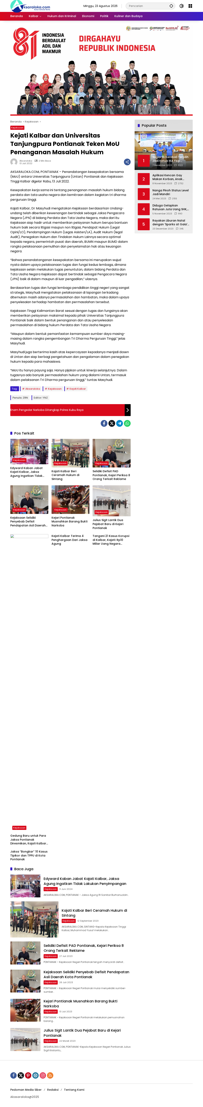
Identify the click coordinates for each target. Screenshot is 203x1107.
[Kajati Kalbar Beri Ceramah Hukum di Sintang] (71, 453)
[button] (171, 6)
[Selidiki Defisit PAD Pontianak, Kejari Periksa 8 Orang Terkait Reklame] (112, 453)
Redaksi (52, 1090)
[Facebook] (104, 423)
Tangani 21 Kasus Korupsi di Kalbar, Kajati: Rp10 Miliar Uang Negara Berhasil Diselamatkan (111, 540)
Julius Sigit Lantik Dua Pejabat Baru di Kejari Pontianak (108, 524)
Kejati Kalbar (78, 389)
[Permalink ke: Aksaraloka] (14, 162)
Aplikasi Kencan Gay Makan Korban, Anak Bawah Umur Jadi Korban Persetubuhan (170, 177)
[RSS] (50, 1075)
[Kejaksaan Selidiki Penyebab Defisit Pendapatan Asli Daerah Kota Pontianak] (29, 499)
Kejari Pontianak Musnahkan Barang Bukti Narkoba (69, 521)
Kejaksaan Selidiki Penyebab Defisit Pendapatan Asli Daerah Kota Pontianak (28, 522)
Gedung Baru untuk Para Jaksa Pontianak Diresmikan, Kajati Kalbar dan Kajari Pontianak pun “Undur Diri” (28, 840)
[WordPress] (35, 1075)
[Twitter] (111, 423)
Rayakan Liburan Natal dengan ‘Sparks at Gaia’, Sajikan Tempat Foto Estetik (170, 222)
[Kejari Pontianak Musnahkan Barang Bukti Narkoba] (71, 499)
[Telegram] (119, 423)
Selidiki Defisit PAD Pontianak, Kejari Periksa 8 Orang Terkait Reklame (111, 475)
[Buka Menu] (190, 6)
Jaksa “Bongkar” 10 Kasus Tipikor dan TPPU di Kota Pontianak (29, 855)
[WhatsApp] (127, 423)
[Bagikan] (127, 162)
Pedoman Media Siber (26, 1090)
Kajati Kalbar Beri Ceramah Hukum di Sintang (65, 475)
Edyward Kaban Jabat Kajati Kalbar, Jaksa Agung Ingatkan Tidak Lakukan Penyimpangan (27, 472)
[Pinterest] (28, 1075)
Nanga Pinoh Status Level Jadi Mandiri (170, 192)
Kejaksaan (17, 127)
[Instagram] (43, 1075)
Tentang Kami (74, 1090)
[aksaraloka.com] (30, 6)
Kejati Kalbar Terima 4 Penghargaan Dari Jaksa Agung (69, 540)
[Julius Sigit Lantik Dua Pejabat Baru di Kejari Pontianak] (112, 500)
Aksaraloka (25, 161)
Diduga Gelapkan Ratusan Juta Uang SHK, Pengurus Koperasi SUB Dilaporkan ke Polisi (169, 207)
